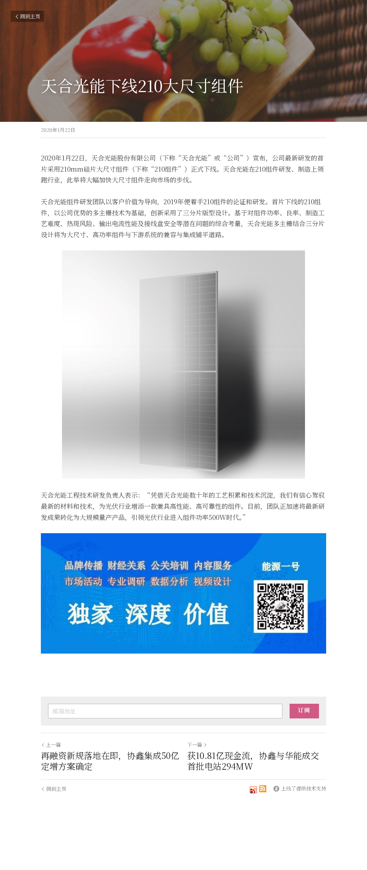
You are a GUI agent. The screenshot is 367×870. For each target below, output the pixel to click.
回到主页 (30, 16)
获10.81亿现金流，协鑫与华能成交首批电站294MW (253, 760)
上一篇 (53, 744)
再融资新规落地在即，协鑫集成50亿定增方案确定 (110, 760)
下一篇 (194, 744)
